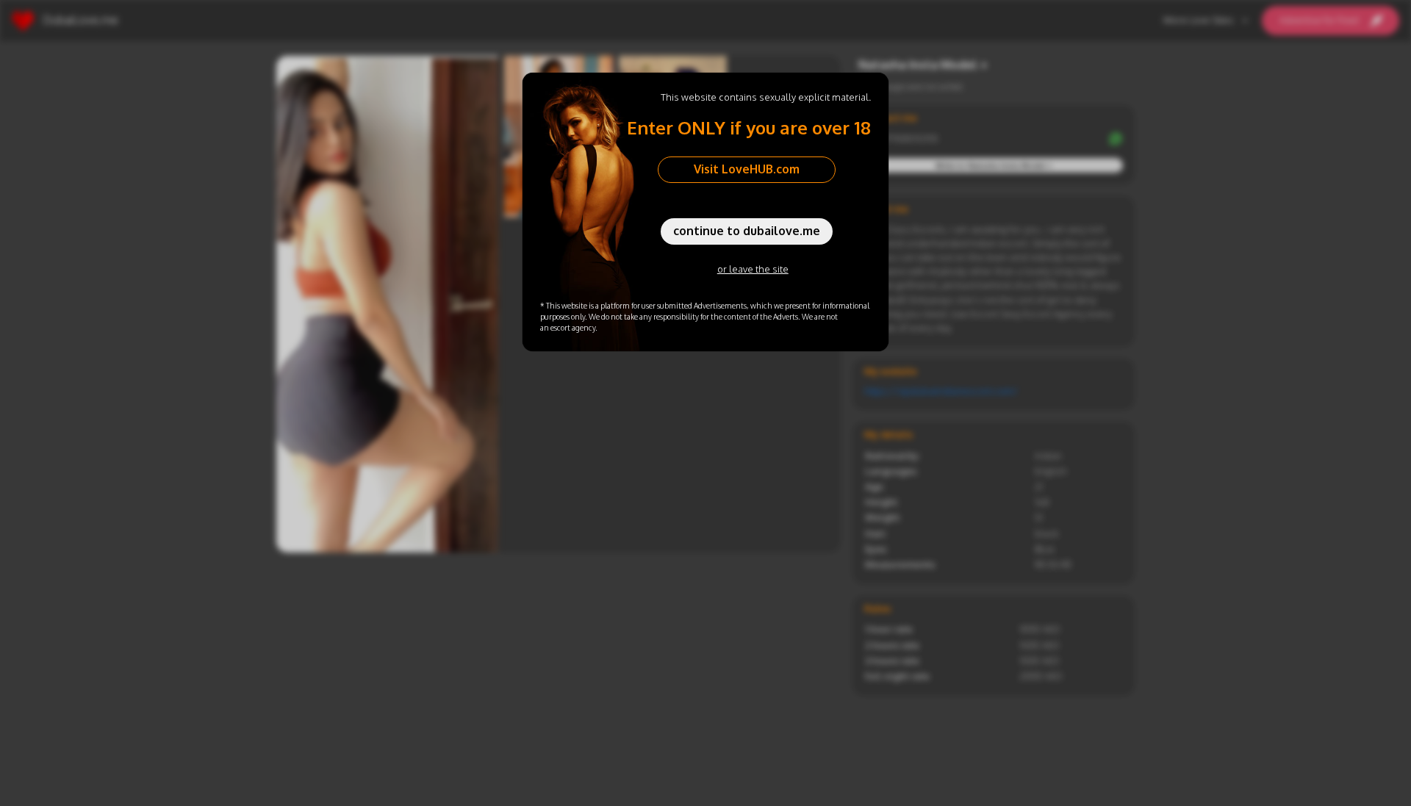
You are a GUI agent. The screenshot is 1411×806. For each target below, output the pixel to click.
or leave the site (753, 269)
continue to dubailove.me (746, 230)
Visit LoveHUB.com (747, 169)
